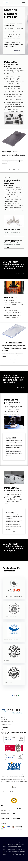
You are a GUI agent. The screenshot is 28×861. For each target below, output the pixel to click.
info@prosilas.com (4, 729)
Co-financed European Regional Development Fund (10, 818)
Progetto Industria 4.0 (5, 820)
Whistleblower (3, 823)
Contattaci (17, 51)
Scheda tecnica (13, 167)
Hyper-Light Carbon (10, 151)
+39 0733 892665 (4, 727)
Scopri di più (13, 360)
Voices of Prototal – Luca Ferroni (12, 229)
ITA (17, 808)
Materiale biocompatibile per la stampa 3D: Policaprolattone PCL (13, 241)
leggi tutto (6, 235)
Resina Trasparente (14, 343)
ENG (20, 808)
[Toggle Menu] (23, 3)
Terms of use (3, 815)
